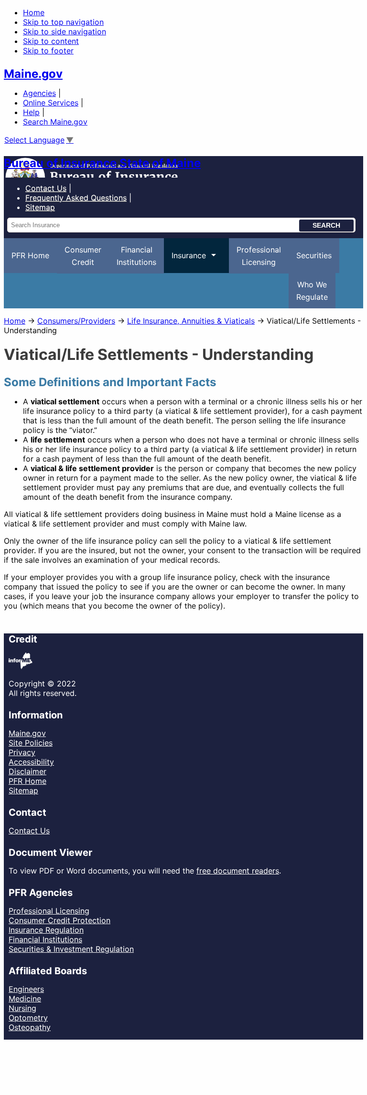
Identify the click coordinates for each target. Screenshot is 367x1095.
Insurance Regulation (46, 930)
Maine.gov (33, 74)
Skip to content (51, 41)
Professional (259, 256)
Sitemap (23, 790)
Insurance (185, 262)
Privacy (22, 752)
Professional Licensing (49, 911)
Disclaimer (27, 771)
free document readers (237, 870)
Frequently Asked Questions (76, 197)
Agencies (39, 93)
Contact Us (45, 188)
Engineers (26, 989)
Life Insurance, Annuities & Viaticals (191, 321)
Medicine (25, 998)
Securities (314, 255)
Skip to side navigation (64, 31)
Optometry (28, 1017)
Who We (312, 291)
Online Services (50, 102)
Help (31, 112)
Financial (136, 256)
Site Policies (31, 743)
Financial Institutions (45, 939)
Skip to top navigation (63, 22)
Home (33, 12)
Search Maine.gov (55, 121)
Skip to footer (48, 50)
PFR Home (30, 255)
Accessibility (31, 762)
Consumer (83, 256)
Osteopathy (30, 1027)
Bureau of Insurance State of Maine (102, 163)
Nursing (22, 1008)
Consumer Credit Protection (59, 920)
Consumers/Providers (76, 321)
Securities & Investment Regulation (71, 949)
